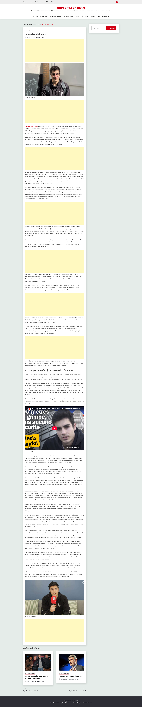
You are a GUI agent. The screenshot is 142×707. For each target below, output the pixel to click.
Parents (92, 16)
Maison (35, 16)
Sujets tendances (102, 16)
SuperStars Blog (71, 8)
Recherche (112, 28)
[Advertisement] (54, 50)
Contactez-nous (39, 2)
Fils (82, 16)
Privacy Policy (50, 2)
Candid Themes (87, 703)
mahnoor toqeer (41, 681)
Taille (86, 16)
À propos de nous (28, 2)
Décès (77, 16)
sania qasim (40, 37)
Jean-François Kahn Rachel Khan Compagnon (36, 677)
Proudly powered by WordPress (59, 703)
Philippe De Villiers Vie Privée (71, 676)
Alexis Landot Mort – (31, 126)
